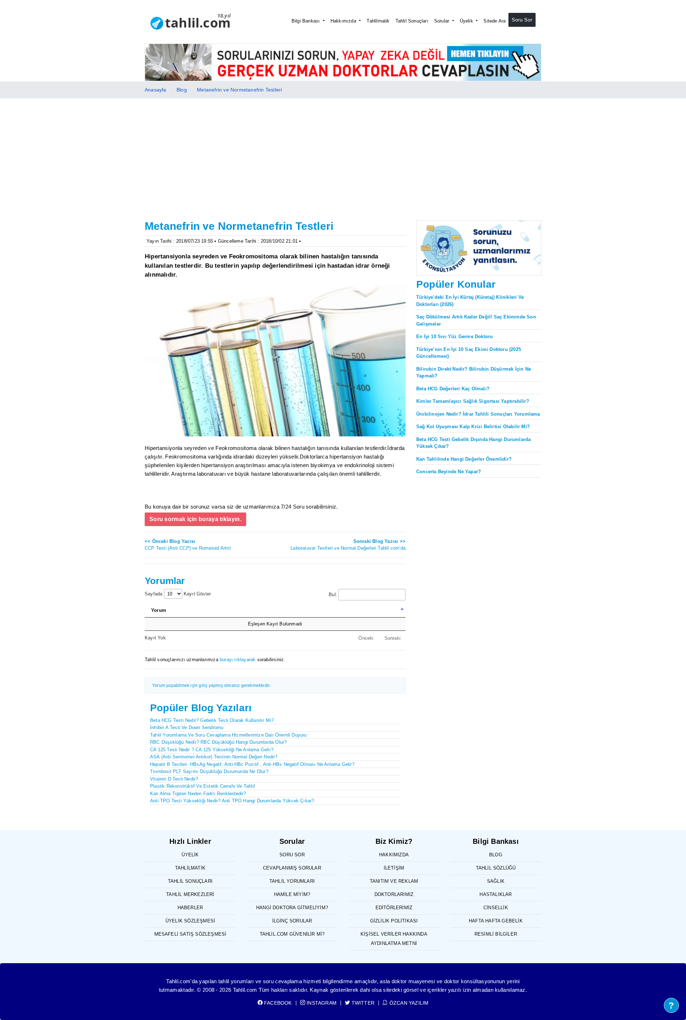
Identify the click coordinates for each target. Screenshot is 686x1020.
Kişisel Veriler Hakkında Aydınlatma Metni (394, 938)
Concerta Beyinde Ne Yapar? (448, 471)
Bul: (333, 594)
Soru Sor (522, 20)
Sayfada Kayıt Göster (178, 593)
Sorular (442, 21)
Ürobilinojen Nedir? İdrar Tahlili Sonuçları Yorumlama (478, 414)
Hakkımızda (344, 21)
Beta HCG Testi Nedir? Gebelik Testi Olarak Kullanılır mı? (212, 720)
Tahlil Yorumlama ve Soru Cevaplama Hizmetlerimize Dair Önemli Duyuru (228, 735)
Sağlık (495, 881)
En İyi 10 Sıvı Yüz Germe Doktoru (454, 336)
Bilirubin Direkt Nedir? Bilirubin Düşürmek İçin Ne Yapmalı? (473, 372)
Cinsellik (495, 907)
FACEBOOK (277, 1003)
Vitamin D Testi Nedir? (174, 779)
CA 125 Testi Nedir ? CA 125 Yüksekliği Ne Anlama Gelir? (211, 749)
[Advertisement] (343, 152)
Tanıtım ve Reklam (394, 881)
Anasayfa (155, 90)
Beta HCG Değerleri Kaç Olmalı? (452, 388)
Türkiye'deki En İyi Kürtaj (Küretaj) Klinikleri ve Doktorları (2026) (470, 300)
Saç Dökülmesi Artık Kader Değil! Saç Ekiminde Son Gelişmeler (476, 320)
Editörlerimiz (394, 907)
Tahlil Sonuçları (412, 21)
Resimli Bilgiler (495, 934)
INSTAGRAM (321, 1003)
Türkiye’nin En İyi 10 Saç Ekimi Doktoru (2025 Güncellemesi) (468, 353)
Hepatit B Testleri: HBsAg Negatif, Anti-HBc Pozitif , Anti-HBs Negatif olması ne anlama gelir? (252, 764)
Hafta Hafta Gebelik (496, 921)
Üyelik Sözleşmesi (190, 921)
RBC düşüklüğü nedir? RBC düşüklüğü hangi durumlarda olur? (218, 742)
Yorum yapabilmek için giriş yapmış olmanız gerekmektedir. (211, 685)
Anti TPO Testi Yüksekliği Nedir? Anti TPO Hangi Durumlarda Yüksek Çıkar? (232, 800)
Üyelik (467, 21)
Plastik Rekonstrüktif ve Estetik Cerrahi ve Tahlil (202, 786)
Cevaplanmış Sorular (292, 868)
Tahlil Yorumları (292, 881)
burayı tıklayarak (237, 659)
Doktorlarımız (394, 894)
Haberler (190, 907)
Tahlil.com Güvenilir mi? (292, 934)
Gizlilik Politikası (394, 921)
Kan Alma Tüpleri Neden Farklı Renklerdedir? (198, 793)
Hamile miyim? (292, 894)
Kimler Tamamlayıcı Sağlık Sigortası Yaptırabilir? (472, 401)
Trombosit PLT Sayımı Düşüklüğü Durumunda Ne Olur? (209, 771)
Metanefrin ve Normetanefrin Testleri (239, 90)
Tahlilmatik (378, 21)
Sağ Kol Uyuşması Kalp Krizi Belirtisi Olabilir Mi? (473, 426)
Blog (182, 90)
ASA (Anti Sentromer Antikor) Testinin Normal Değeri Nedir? (214, 756)
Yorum (158, 610)
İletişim (394, 868)
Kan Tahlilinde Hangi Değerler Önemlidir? (464, 459)
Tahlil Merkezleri (190, 894)
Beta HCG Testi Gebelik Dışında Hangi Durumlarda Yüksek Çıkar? (473, 443)
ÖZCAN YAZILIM (408, 1003)
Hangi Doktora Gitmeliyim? (292, 907)
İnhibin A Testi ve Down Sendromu (186, 727)
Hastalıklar (495, 894)
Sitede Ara (494, 21)
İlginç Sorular (292, 921)
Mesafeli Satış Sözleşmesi (190, 934)
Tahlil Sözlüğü (496, 868)
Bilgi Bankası (307, 21)
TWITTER (362, 1003)
